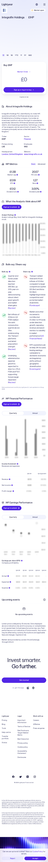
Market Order (22, 72)
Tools (4, 728)
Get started (24, 680)
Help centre (6, 732)
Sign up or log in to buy (22, 90)
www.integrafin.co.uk (33, 154)
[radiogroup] (17, 55)
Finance (27, 139)
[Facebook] (13, 776)
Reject (12, 858)
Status (4, 743)
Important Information (22, 721)
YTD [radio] (16, 55)
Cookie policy (23, 747)
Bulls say (5, 272)
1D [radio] (3, 55)
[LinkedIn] (27, 776)
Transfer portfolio (5, 737)
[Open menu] (44, 4)
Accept (35, 858)
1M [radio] (12, 55)
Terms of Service (24, 726)
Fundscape (34, 305)
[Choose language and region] (36, 4)
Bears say (27, 272)
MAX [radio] (30, 55)
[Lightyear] (7, 4)
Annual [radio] (35, 413)
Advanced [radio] (41, 164)
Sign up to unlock (10, 207)
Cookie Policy (37, 852)
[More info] (44, 599)
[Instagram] (34, 776)
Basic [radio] (33, 164)
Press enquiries (39, 728)
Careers (36, 720)
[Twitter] (20, 776)
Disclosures (22, 757)
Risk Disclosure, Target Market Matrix (23, 733)
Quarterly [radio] (13, 413)
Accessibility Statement (22, 752)
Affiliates (36, 724)
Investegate (35, 369)
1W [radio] (8, 55)
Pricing (4, 720)
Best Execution (23, 739)
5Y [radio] (25, 55)
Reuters (11, 308)
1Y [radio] (21, 55)
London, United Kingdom (12, 154)
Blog (3, 724)
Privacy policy (23, 743)
